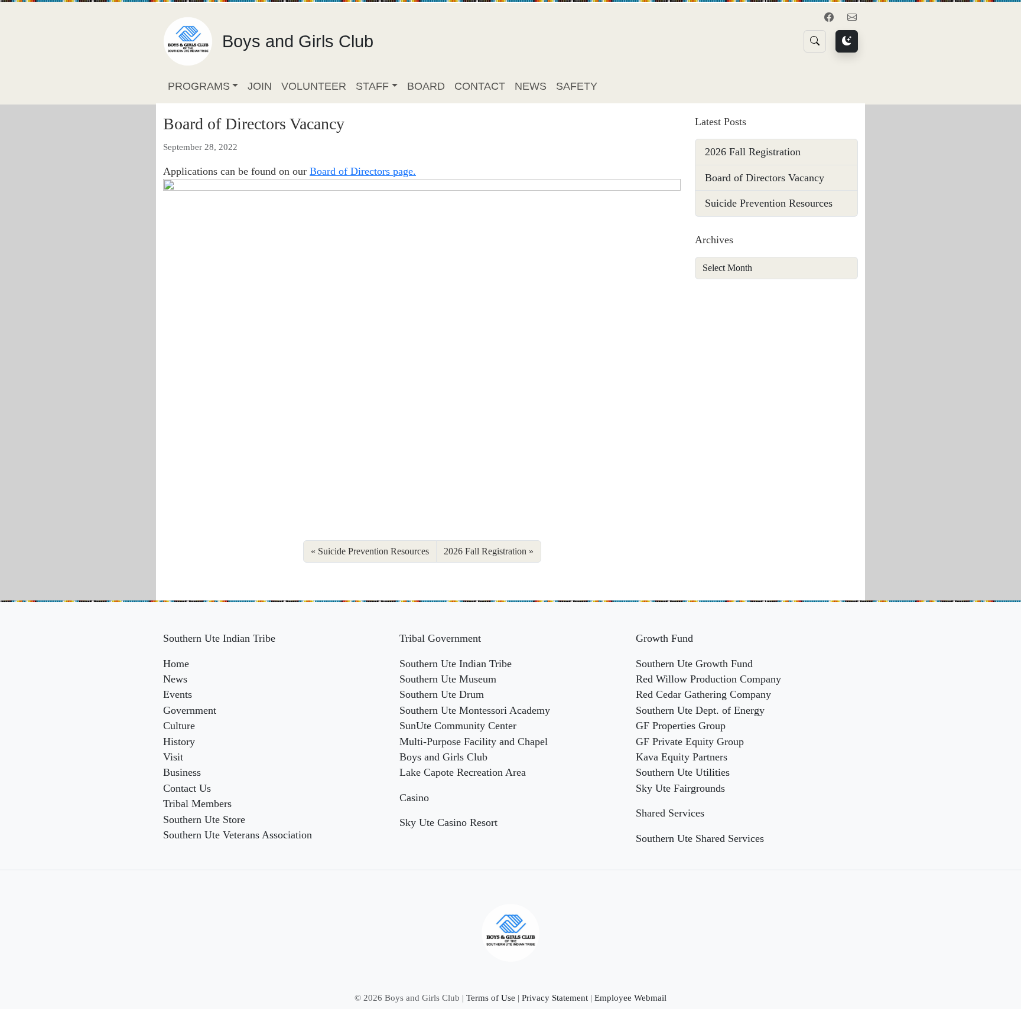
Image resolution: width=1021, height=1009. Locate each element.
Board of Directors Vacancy (764, 178)
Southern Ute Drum (441, 694)
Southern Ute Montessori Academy (474, 710)
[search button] (814, 41)
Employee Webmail (630, 997)
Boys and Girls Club (443, 757)
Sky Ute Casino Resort (448, 822)
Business (182, 772)
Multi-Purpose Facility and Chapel (473, 741)
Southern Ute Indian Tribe (455, 664)
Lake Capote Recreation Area (462, 772)
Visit (173, 757)
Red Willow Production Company (708, 679)
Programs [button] (199, 86)
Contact (479, 86)
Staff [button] (372, 86)
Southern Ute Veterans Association (237, 835)
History (179, 741)
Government (189, 710)
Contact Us (187, 788)
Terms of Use (490, 997)
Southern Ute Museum (447, 679)
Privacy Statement (555, 997)
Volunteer (313, 86)
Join (260, 86)
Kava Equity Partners (681, 757)
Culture (179, 726)
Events (177, 694)
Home (176, 664)
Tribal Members (197, 803)
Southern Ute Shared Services (700, 838)
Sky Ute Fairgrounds (680, 788)
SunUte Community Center (457, 726)
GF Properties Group (681, 726)
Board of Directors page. (363, 171)
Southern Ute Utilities (683, 772)
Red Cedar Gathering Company (703, 694)
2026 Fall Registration (485, 551)
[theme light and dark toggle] (846, 41)
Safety (576, 86)
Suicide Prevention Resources (373, 551)
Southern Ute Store (204, 819)
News (531, 86)
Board (426, 86)
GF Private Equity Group (690, 741)
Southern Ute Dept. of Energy (700, 710)
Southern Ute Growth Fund (694, 664)
